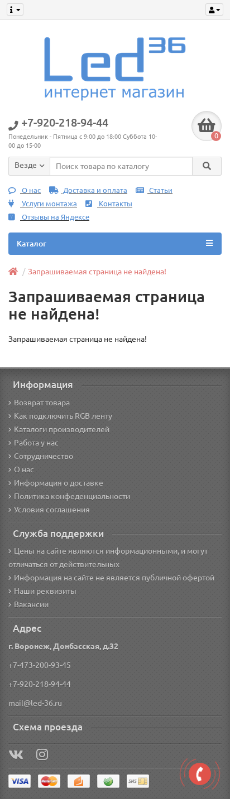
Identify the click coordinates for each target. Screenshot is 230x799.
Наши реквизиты (45, 591)
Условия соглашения (52, 509)
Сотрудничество (43, 456)
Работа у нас (36, 442)
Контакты (114, 204)
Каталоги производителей (61, 429)
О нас (30, 190)
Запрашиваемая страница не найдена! (97, 271)
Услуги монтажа (48, 204)
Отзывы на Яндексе (54, 217)
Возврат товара (42, 402)
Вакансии (31, 604)
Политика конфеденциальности (72, 496)
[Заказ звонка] (200, 774)
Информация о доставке (58, 482)
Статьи (159, 190)
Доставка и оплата (94, 190)
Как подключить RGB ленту (63, 415)
